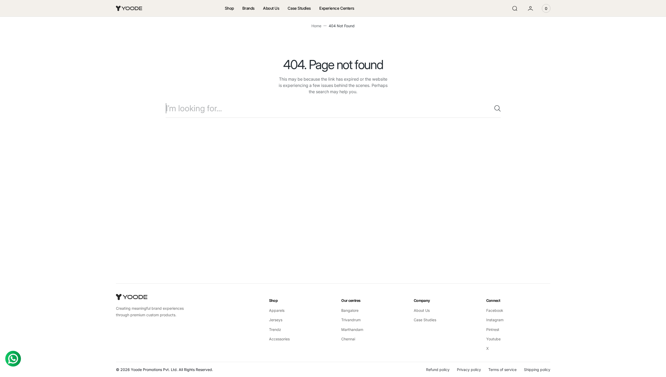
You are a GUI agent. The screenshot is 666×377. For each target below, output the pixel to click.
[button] (515, 8)
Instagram (494, 320)
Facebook (494, 310)
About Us (422, 310)
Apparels (276, 310)
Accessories (279, 339)
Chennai (348, 339)
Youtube (493, 339)
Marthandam (352, 329)
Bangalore (350, 310)
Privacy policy (469, 369)
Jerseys (275, 320)
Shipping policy (537, 369)
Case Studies (425, 320)
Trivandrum (351, 320)
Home (316, 26)
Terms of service (502, 369)
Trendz (275, 329)
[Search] (495, 108)
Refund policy (438, 369)
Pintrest (492, 329)
